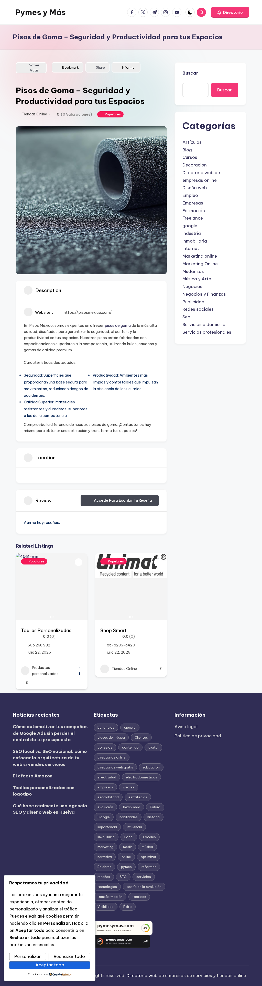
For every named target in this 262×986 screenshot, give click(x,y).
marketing (105, 847)
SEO (123, 877)
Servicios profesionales (206, 332)
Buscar (190, 73)
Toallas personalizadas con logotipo (43, 791)
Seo (186, 317)
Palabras (104, 867)
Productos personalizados (45, 670)
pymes (126, 867)
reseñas (103, 877)
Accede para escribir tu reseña (123, 500)
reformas (148, 867)
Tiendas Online (34, 114)
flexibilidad (131, 807)
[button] (230, 12)
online (126, 857)
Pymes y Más (40, 12)
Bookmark (70, 67)
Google (103, 817)
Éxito (127, 907)
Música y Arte (196, 279)
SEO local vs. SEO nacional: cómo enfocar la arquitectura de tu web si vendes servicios (50, 758)
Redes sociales (198, 309)
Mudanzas (193, 271)
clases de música (111, 737)
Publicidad (193, 302)
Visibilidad (105, 907)
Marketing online (199, 256)
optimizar (148, 857)
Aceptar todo (49, 965)
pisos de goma (118, 325)
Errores (128, 787)
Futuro (155, 807)
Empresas (192, 203)
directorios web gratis (115, 767)
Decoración (194, 165)
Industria (191, 233)
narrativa (104, 857)
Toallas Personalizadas (46, 630)
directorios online (111, 757)
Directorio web (142, 975)
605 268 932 (39, 645)
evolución (105, 807)
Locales (149, 837)
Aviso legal (186, 726)
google (189, 226)
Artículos (192, 142)
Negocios (192, 286)
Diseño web (194, 187)
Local (128, 837)
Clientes (141, 737)
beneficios (105, 727)
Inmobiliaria (194, 241)
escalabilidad (108, 797)
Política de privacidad (197, 736)
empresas (105, 787)
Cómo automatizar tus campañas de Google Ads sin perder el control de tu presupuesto (50, 733)
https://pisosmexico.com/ (87, 312)
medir (127, 847)
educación (151, 767)
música (147, 847)
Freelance (192, 218)
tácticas (139, 897)
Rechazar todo (69, 956)
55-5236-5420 (121, 645)
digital (153, 747)
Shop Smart (113, 630)
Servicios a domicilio (203, 324)
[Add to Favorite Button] (78, 562)
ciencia (130, 727)
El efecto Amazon (32, 776)
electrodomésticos (141, 777)
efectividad (106, 777)
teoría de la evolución (144, 887)
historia (153, 817)
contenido (130, 747)
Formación (193, 210)
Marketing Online (200, 264)
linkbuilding (106, 837)
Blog (187, 150)
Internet (190, 248)
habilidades (128, 817)
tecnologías (107, 887)
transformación (110, 897)
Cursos (189, 157)
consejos (104, 747)
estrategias (137, 797)
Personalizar (27, 956)
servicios (143, 877)
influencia (134, 827)
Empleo (190, 195)
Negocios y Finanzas (204, 294)
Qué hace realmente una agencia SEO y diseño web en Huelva (50, 809)
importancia (107, 827)
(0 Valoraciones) (76, 114)
